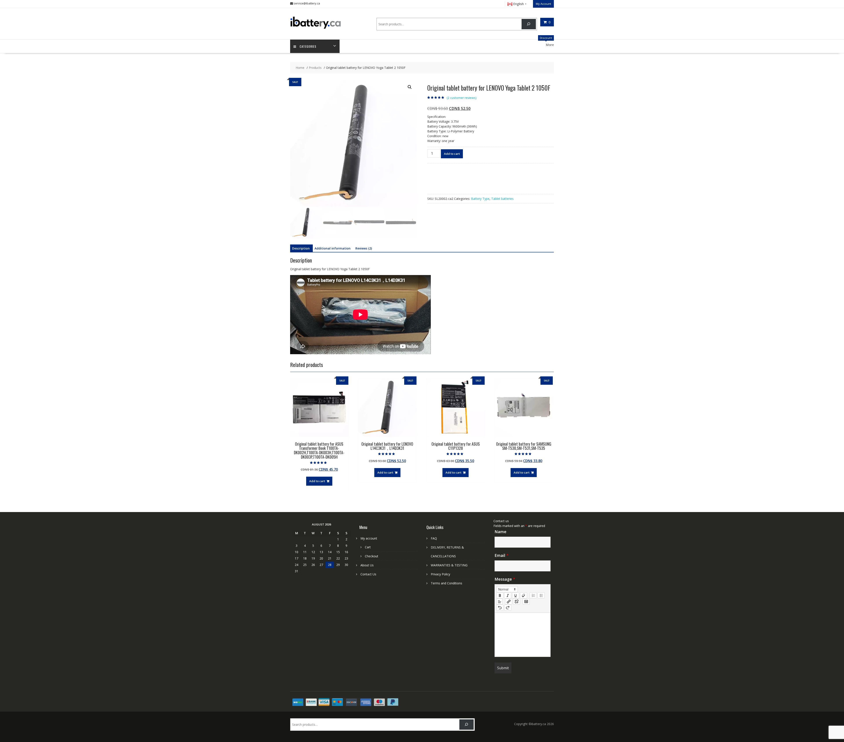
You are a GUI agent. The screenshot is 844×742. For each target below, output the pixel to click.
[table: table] (526, 601)
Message (505, 579)
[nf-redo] (507, 608)
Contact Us (368, 574)
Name (500, 531)
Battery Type (480, 199)
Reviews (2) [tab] (363, 248)
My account (368, 538)
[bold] (499, 595)
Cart (368, 547)
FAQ (434, 538)
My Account (543, 4)
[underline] (515, 595)
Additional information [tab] (333, 248)
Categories (308, 46)
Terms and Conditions (446, 583)
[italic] (507, 595)
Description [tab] (301, 248)
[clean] (523, 595)
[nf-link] (508, 601)
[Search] (529, 24)
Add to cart (452, 154)
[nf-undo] (499, 608)
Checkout (371, 556)
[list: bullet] (541, 595)
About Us (367, 565)
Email (502, 555)
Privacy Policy (440, 574)
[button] (410, 87)
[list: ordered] (533, 595)
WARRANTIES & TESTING (449, 565)
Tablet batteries (502, 199)
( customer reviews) (462, 98)
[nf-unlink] (516, 601)
